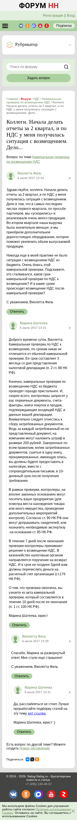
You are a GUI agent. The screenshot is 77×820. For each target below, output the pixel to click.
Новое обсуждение (34, 748)
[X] (32, 759)
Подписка (64, 25)
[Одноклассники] (37, 759)
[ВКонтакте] (28, 759)
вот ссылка (37, 713)
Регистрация (53, 15)
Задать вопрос (38, 78)
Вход (71, 15)
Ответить (17, 311)
